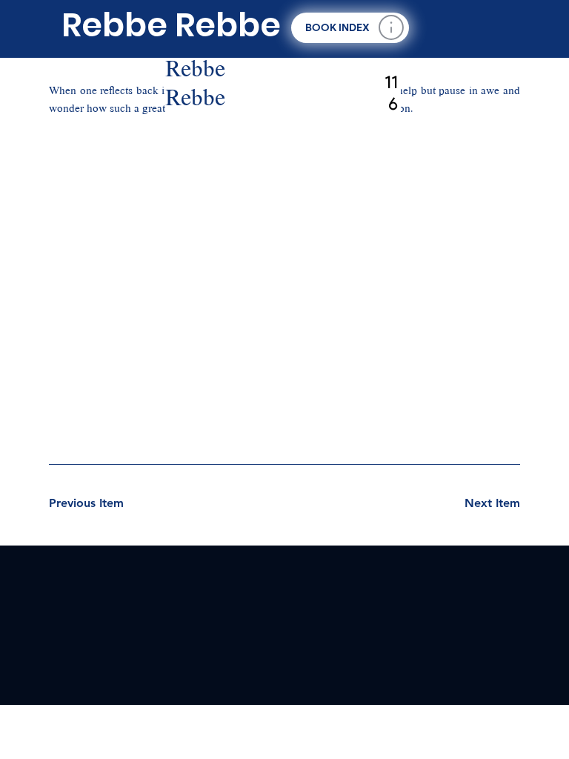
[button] (349, 28)
